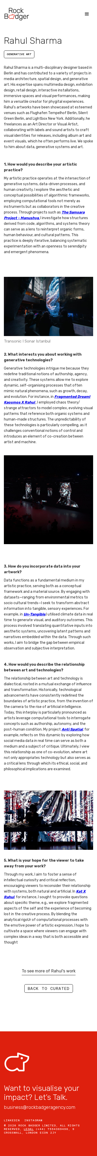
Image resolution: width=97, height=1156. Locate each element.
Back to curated (49, 988)
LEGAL (29, 1129)
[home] (16, 14)
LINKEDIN (12, 1120)
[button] (87, 14)
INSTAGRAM (33, 1120)
